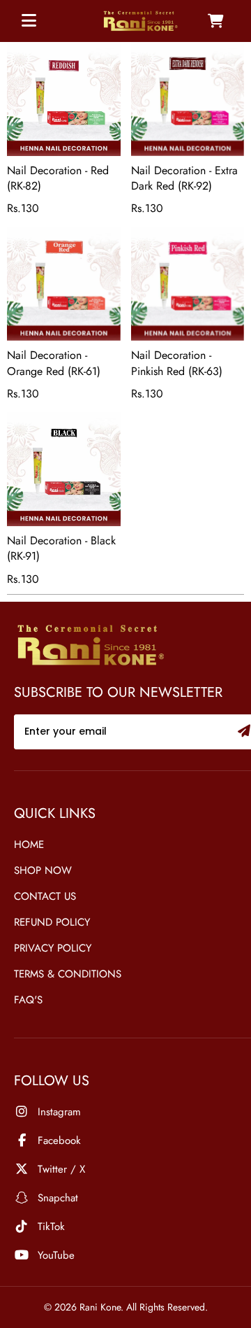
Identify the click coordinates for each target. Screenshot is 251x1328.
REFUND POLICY (52, 922)
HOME (29, 844)
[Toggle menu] (28, 21)
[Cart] (215, 21)
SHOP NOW (43, 870)
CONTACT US (45, 896)
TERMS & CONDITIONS (67, 974)
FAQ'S (28, 1000)
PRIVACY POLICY (52, 948)
